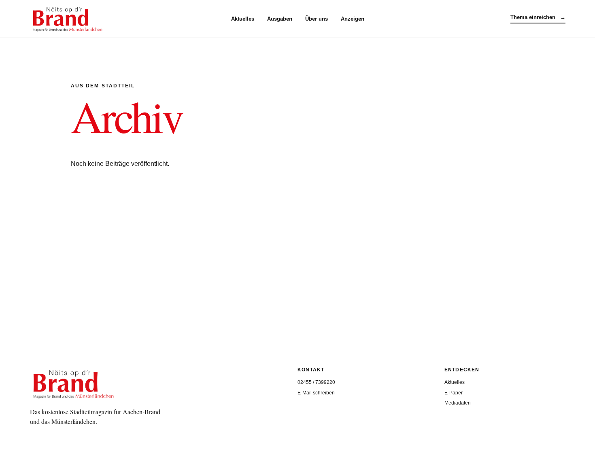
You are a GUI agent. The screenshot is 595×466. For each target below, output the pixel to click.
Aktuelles (242, 19)
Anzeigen (352, 19)
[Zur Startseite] (130, 19)
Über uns (316, 19)
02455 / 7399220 (316, 382)
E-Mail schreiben (316, 393)
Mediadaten (457, 403)
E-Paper (453, 393)
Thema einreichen (537, 17)
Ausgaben (279, 19)
